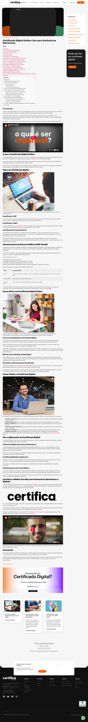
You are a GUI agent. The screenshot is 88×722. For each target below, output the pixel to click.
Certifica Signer (78, 681)
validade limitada (22, 365)
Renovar (38, 681)
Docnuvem (77, 687)
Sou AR (42, 2)
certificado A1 (31, 234)
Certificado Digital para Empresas (11, 70)
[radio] (39, 648)
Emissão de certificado (67, 685)
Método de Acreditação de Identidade (12, 62)
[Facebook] (12, 696)
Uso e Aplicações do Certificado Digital (13, 67)
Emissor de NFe (78, 683)
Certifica (5, 484)
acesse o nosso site (38, 512)
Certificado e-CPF (7, 53)
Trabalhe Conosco (28, 689)
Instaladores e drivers (67, 683)
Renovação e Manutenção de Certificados (13, 64)
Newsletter (26, 691)
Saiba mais (72, 66)
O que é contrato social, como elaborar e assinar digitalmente (32, 616)
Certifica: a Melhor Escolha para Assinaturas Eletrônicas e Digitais (19, 73)
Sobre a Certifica (72, 40)
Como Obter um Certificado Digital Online (13, 59)
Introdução (5, 49)
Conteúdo (71, 2)
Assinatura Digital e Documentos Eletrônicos (14, 69)
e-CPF (26, 512)
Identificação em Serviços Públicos (12, 72)
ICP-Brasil (34, 484)
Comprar (39, 683)
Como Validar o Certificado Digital (11, 66)
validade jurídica (35, 158)
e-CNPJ (31, 512)
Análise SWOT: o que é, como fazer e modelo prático (52, 616)
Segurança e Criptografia (74, 37)
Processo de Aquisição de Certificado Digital (14, 61)
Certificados (23, 2)
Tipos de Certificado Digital (10, 52)
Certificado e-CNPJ (7, 55)
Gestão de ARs (71, 25)
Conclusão (5, 75)
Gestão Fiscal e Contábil (74, 31)
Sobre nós (55, 2)
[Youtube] (8, 696)
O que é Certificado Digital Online (11, 50)
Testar (38, 685)
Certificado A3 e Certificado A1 (11, 56)
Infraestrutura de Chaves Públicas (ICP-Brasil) (14, 58)
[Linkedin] (4, 696)
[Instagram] (16, 696)
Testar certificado (66, 681)
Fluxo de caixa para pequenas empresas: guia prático (12, 616)
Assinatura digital (72, 20)
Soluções (48, 2)
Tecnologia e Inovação (73, 43)
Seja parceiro (52, 681)
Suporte (65, 2)
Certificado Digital (7, 37)
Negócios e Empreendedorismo (76, 34)
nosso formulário (30, 513)
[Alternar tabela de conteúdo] (33, 78)
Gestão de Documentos (74, 28)
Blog (25, 683)
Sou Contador (34, 2)
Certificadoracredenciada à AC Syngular (27, 686)
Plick (76, 685)
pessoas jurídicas (18, 225)
